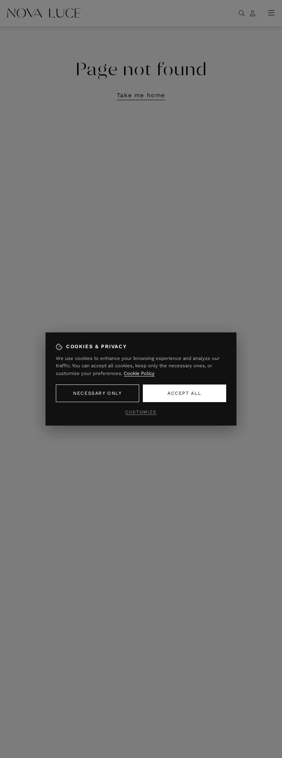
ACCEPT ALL (184, 393)
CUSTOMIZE (140, 412)
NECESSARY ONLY (97, 393)
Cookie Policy (139, 373)
